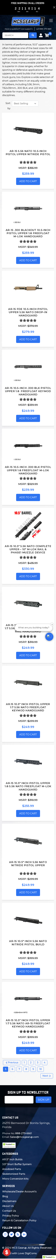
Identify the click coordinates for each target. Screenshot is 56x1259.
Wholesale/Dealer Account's (19, 1191)
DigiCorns (31, 1253)
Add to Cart (28, 181)
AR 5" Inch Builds (12, 1159)
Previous (12, 1062)
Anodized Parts (11, 1169)
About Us (8, 1206)
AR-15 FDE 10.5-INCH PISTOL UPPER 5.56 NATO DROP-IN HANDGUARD (28, 312)
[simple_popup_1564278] (6, 1252)
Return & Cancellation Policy (19, 1220)
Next (45, 1075)
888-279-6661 (23, 1133)
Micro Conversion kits (15, 1178)
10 (40, 1069)
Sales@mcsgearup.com (24, 1137)
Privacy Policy (10, 1215)
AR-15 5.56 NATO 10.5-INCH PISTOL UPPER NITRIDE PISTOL (28, 153)
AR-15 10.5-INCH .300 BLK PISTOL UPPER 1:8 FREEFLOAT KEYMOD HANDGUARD (28, 391)
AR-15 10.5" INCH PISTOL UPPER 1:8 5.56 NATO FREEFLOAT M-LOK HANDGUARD (28, 786)
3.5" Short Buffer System (17, 1164)
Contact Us (9, 1210)
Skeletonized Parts (13, 1173)
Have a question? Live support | (19, 29)
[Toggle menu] (51, 23)
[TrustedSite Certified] (9, 1145)
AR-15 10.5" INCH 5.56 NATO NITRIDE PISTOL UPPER (28, 864)
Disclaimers (9, 1201)
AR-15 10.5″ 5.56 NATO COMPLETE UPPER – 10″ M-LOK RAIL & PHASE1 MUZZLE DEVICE (28, 549)
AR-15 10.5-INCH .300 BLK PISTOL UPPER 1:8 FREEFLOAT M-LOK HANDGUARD (28, 470)
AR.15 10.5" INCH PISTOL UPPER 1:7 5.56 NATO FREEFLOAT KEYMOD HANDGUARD (28, 707)
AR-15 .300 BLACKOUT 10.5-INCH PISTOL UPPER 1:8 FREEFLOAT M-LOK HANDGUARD (28, 233)
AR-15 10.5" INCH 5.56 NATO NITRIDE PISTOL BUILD (28, 943)
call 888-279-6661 (43, 29)
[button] (49, 636)
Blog (5, 1196)
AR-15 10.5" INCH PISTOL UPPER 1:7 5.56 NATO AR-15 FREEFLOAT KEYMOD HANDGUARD (28, 1023)
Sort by (8, 106)
